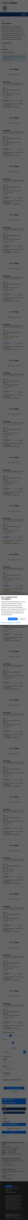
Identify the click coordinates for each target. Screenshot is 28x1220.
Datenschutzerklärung (7, 622)
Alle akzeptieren (12, 619)
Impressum (18, 622)
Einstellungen (22, 619)
